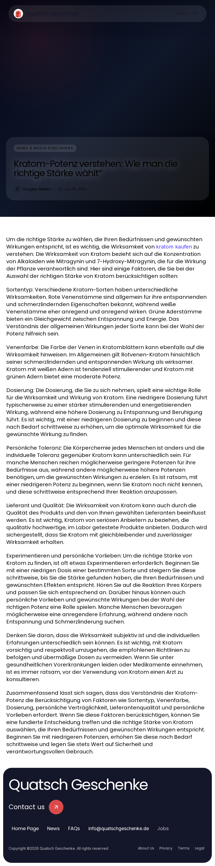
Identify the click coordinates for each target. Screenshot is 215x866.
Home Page (25, 828)
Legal (199, 848)
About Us (146, 848)
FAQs (74, 828)
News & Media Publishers (45, 148)
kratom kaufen (174, 247)
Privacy (166, 848)
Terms (184, 848)
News (53, 828)
